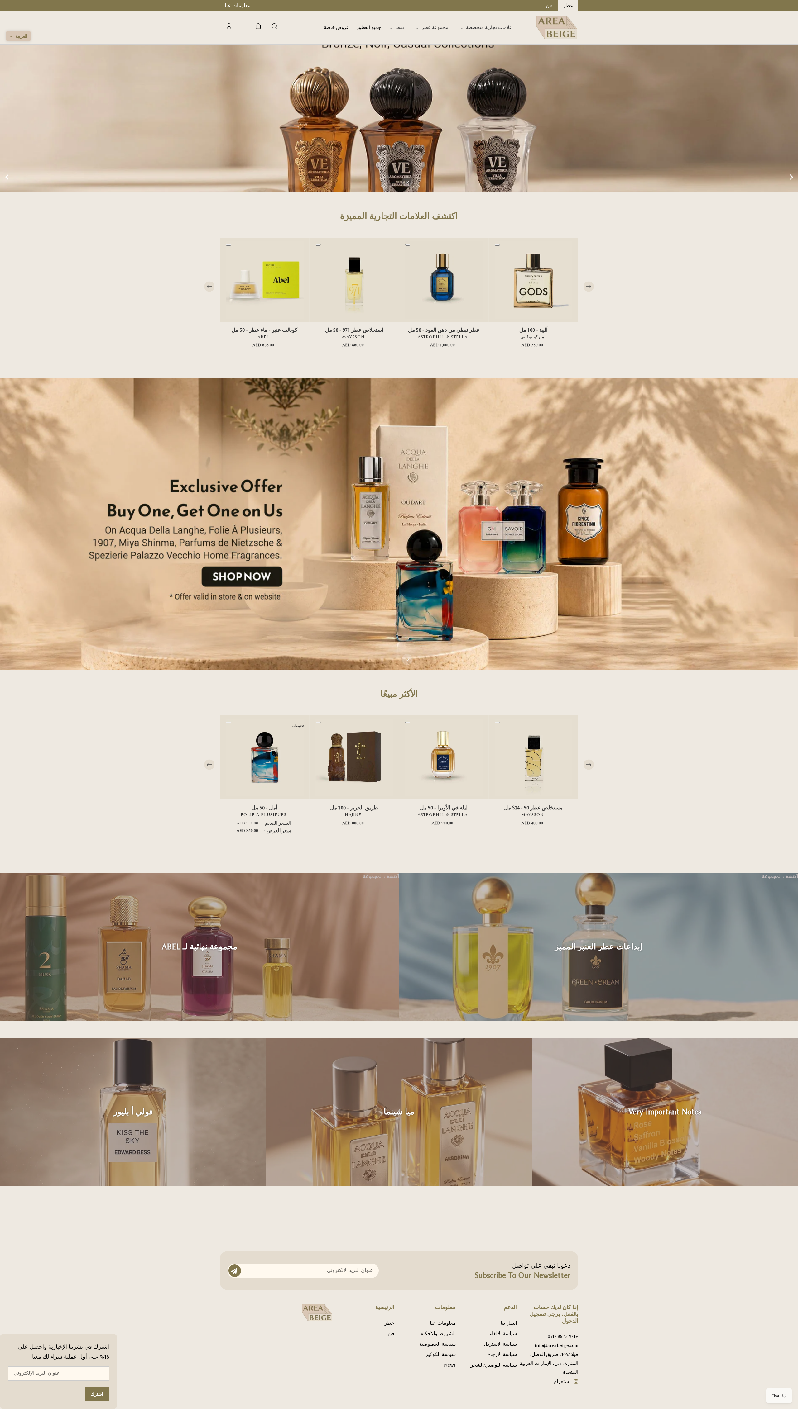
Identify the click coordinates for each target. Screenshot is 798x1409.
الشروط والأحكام (438, 1333)
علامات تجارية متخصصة (489, 27)
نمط (400, 27)
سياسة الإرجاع (502, 1354)
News (450, 1365)
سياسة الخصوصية (437, 1344)
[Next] (589, 287)
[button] (18, 36)
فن (391, 1333)
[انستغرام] (576, 1382)
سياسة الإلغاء (503, 1333)
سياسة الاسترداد (500, 1344)
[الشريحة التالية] (791, 177)
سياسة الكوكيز (440, 1354)
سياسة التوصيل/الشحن (493, 1365)
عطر (389, 1323)
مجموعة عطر (435, 27)
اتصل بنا (509, 1323)
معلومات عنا (443, 1323)
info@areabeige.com (556, 1345)
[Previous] (209, 287)
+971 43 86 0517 (563, 1336)
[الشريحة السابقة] (7, 177)
